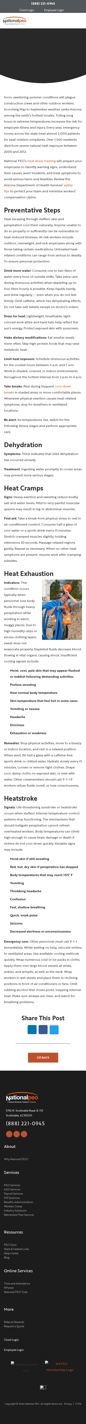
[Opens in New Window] (60, 1369)
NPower (9, 1288)
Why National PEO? (16, 1159)
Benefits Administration (18, 1202)
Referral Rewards (14, 1322)
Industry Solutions (15, 1211)
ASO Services (12, 1189)
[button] (81, 20)
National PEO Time (15, 1292)
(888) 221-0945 (43, 3)
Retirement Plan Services (19, 1215)
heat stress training (41, 160)
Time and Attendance (17, 1283)
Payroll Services (13, 1194)
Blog (6, 1257)
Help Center (11, 1253)
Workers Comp (13, 1206)
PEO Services (12, 1185)
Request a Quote (14, 1326)
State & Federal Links (16, 1249)
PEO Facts (10, 1245)
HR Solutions (12, 1198)
